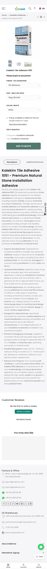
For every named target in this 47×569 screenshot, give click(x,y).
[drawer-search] (30, 8)
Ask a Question (13, 129)
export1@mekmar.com (14, 482)
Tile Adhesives (14, 85)
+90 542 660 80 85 (13, 492)
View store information (18, 124)
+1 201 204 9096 (11, 527)
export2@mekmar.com (15, 487)
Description (12, 162)
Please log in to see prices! (18, 75)
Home (4, 15)
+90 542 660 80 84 (13, 498)
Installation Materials (18, 15)
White (10, 110)
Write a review (23, 411)
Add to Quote (23, 146)
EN (42, 8)
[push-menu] (3, 8)
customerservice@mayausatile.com (20, 522)
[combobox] (41, 8)
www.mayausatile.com (14, 532)
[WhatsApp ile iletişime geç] (41, 547)
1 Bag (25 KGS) (14, 97)
